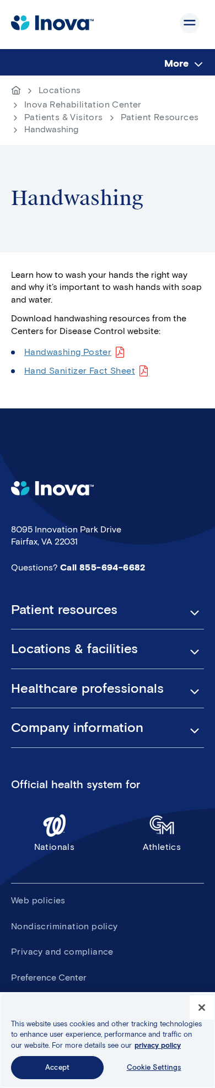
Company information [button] (77, 727)
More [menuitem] (176, 63)
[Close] (202, 1007)
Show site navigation (190, 23)
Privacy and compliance (62, 951)
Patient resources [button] (64, 610)
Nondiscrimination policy (64, 926)
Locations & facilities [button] (74, 649)
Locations (60, 90)
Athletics (162, 847)
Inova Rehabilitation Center (83, 104)
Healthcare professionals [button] (87, 688)
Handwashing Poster (67, 352)
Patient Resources (160, 117)
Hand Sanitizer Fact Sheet (79, 370)
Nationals (54, 847)
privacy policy (158, 1045)
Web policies (38, 900)
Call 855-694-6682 (103, 567)
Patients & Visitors (63, 117)
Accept (57, 1067)
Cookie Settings (154, 1067)
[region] (107, 1040)
